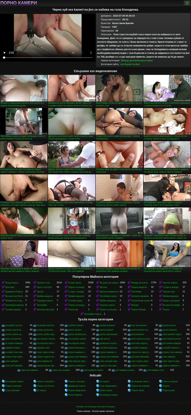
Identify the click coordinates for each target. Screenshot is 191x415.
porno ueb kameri (109, 334)
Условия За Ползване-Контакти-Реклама (95, 407)
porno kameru (170, 330)
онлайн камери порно (141, 347)
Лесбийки (136, 291)
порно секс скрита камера (15, 356)
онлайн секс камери (15, 352)
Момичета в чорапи (15, 300)
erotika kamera (107, 325)
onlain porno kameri (47, 330)
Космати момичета (141, 296)
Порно (166, 309)
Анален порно (107, 305)
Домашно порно (76, 386)
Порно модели (139, 287)
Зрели (40, 291)
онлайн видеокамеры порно (110, 347)
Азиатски (73, 309)
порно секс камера (172, 352)
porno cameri (75, 330)
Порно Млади (138, 309)
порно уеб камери (109, 356)
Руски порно (74, 282)
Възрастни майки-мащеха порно (173, 305)
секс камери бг (44, 361)
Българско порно (14, 381)
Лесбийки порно (108, 296)
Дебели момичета (109, 291)
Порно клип (169, 390)
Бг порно (104, 381)
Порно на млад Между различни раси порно (78, 305)
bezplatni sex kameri (15, 325)
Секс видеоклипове (110, 386)
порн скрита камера (47, 352)
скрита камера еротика (78, 365)
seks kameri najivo (172, 334)
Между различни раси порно (137, 60)
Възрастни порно (109, 282)
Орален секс (43, 282)
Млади (134, 305)
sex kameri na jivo (130, 64)
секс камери (11, 361)
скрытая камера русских (31, 370)
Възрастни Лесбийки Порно (15, 296)
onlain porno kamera (15, 330)
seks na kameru (13, 339)
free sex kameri (139, 325)
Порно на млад (76, 287)
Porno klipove (75, 395)
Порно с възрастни (78, 381)
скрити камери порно (141, 365)
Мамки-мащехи (76, 296)
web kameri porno (172, 339)
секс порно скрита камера (141, 361)
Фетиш (103, 287)
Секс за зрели (170, 381)
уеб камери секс (155, 370)
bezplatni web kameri (47, 325)
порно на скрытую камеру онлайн (141, 352)
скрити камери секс (173, 365)
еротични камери (172, 343)
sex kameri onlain (77, 339)
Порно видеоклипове (78, 390)
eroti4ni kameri (75, 325)
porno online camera (15, 334)
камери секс (43, 347)
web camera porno (140, 339)
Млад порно (11, 282)
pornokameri (137, 334)
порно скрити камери (47, 356)
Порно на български (47, 386)
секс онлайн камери (110, 361)
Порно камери (18, 3)
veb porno (105, 339)
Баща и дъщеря (171, 300)
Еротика (9, 287)
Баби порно (106, 390)
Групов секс (169, 291)
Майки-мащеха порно (110, 300)
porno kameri (106, 330)
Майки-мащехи (171, 296)
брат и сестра (44, 287)
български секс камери (47, 343)
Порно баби (137, 390)
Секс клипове (12, 390)
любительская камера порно (78, 347)
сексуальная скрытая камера (47, 365)
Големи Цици (75, 300)
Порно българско (140, 386)
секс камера (169, 356)
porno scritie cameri (47, 334)
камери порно (12, 347)
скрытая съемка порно (63, 370)
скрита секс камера (110, 365)
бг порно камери (14, 343)
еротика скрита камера (141, 343)
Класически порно (141, 300)
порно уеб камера (77, 356)
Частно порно (170, 282)
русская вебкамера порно (141, 356)
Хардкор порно (45, 300)
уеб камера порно (93, 370)
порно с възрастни (47, 381)
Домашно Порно (14, 291)
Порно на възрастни (110, 309)
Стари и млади (171, 287)
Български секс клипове (141, 381)
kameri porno (169, 325)
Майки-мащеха (45, 296)
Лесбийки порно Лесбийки (94, 314)
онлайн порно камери (173, 347)
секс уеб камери (13, 365)
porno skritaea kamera (78, 334)
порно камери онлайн (110, 352)
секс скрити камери (173, 361)
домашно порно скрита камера (110, 343)
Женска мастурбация (47, 309)
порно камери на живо (78, 352)
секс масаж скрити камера (78, 361)
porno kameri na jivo (141, 330)
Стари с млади (76, 291)
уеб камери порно (124, 370)
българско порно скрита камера (78, 343)
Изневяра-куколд (14, 305)
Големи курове (13, 309)
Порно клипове (13, 386)
